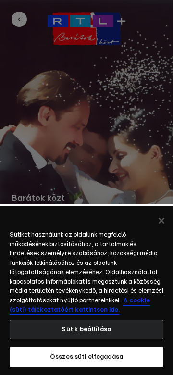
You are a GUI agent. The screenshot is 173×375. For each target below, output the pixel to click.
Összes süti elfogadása (86, 357)
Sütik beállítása (86, 329)
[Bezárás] (161, 220)
